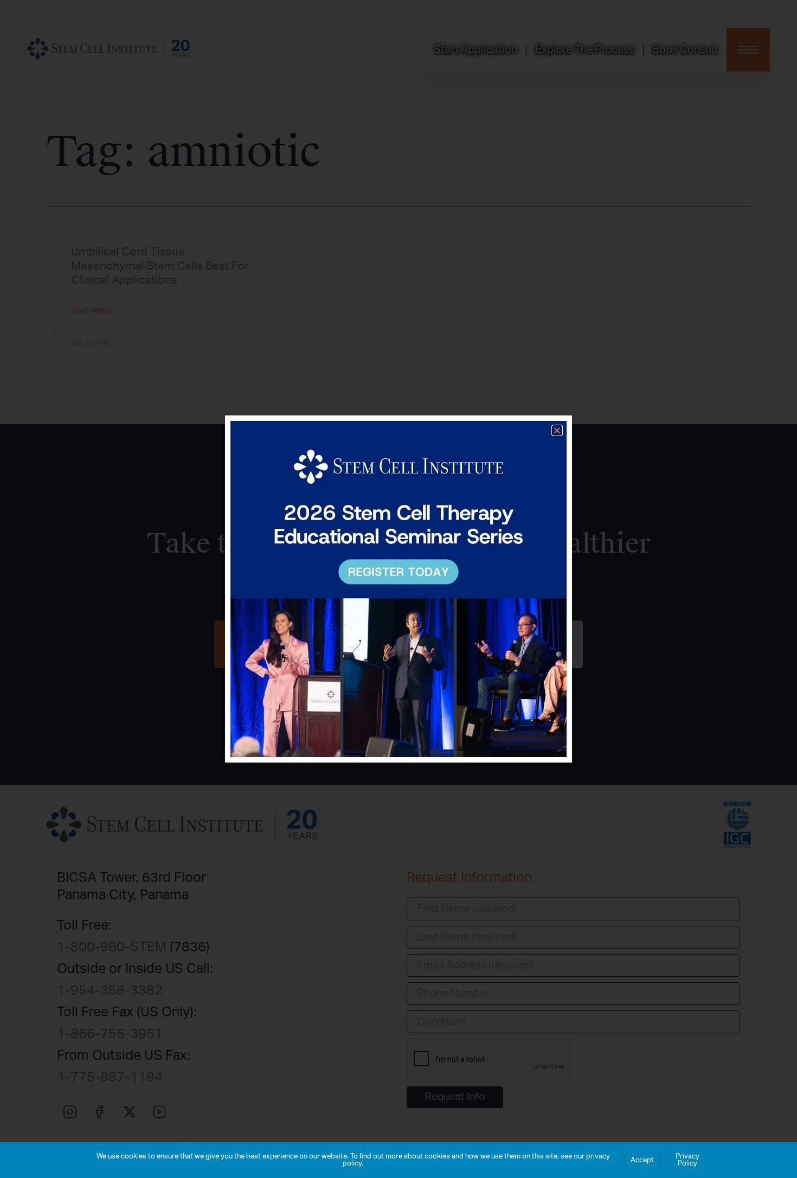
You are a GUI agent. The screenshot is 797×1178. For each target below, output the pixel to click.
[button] (557, 430)
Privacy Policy (687, 1160)
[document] (398, 589)
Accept (642, 1160)
